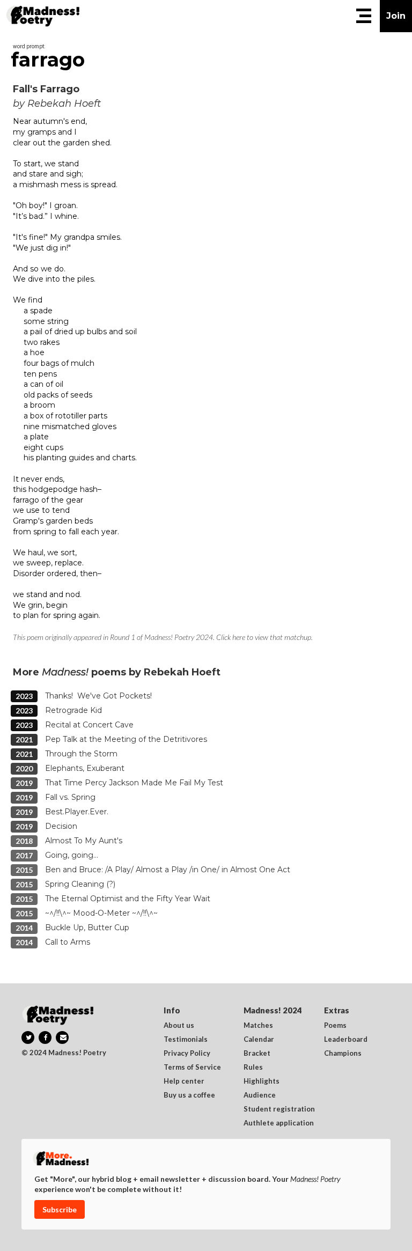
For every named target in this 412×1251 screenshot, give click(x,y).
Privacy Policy (187, 1053)
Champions (343, 1053)
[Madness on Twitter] (27, 1037)
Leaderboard (345, 1039)
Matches (258, 1025)
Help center (184, 1081)
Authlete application (279, 1123)
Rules (253, 1067)
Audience (260, 1095)
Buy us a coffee (189, 1095)
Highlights (261, 1081)
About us (179, 1025)
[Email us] (62, 1037)
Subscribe (59, 1209)
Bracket (257, 1053)
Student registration (279, 1109)
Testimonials (186, 1039)
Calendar (259, 1039)
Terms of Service (192, 1067)
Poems (335, 1025)
